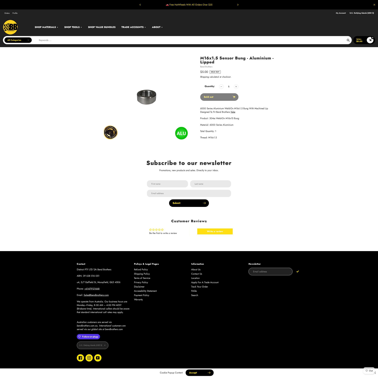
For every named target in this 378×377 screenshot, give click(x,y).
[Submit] (297, 271)
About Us (195, 269)
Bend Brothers (206, 66)
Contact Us (196, 273)
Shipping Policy (142, 273)
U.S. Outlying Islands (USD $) (362, 13)
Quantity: (210, 86)
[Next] (237, 4)
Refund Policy (141, 269)
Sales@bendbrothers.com (96, 295)
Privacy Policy (141, 282)
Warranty (138, 299)
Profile (15, 13)
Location (195, 278)
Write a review (215, 231)
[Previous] (140, 4)
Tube (233, 112)
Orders (7, 13)
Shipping (204, 76)
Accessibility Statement (145, 291)
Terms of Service (142, 278)
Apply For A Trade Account (205, 282)
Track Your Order (199, 286)
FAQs (194, 291)
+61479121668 (92, 288)
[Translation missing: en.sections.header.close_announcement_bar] (374, 4)
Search (194, 295)
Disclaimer (139, 286)
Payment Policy (141, 295)
